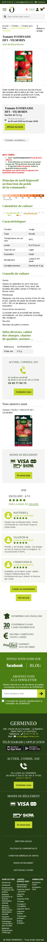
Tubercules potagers (21, 917)
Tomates (14, 26)
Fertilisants (6, 885)
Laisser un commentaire (23, 589)
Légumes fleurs (23, 909)
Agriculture (8, 879)
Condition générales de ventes (23, 856)
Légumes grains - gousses (23, 890)
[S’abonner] (41, 693)
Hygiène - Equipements (7, 918)
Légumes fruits (23, 899)
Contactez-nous (23, 392)
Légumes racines (20, 912)
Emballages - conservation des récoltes (7, 923)
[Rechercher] (5, 16)
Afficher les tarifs (15, 127)
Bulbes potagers (20, 922)
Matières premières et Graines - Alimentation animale (7, 898)
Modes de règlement (23, 863)
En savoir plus (23, 475)
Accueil (5, 26)
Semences (6, 882)
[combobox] (23, 16)
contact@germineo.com (24, 2)
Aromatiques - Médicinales (22, 886)
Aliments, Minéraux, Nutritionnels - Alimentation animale (7, 910)
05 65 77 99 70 (30, 734)
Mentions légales (23, 841)
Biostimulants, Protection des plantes (8, 890)
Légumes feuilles (20, 895)
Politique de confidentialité (23, 848)
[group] (24, 67)
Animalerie (37, 879)
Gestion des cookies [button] (23, 870)
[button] (24, 66)
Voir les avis (23, 597)
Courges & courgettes (21, 905)
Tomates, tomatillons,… (16, 140)
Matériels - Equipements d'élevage (7, 930)
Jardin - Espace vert (23, 880)
